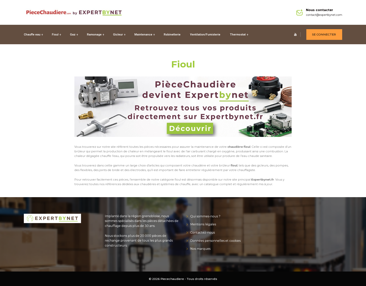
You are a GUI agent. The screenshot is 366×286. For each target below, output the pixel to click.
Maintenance (143, 34)
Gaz (72, 34)
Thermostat (238, 34)
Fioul (55, 34)
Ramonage (94, 34)
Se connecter (324, 34)
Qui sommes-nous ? (205, 216)
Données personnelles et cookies (215, 241)
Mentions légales (203, 224)
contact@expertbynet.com (324, 15)
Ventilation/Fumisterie (205, 34)
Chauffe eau (32, 34)
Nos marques (200, 249)
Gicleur (118, 34)
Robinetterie (172, 34)
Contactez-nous (202, 232)
